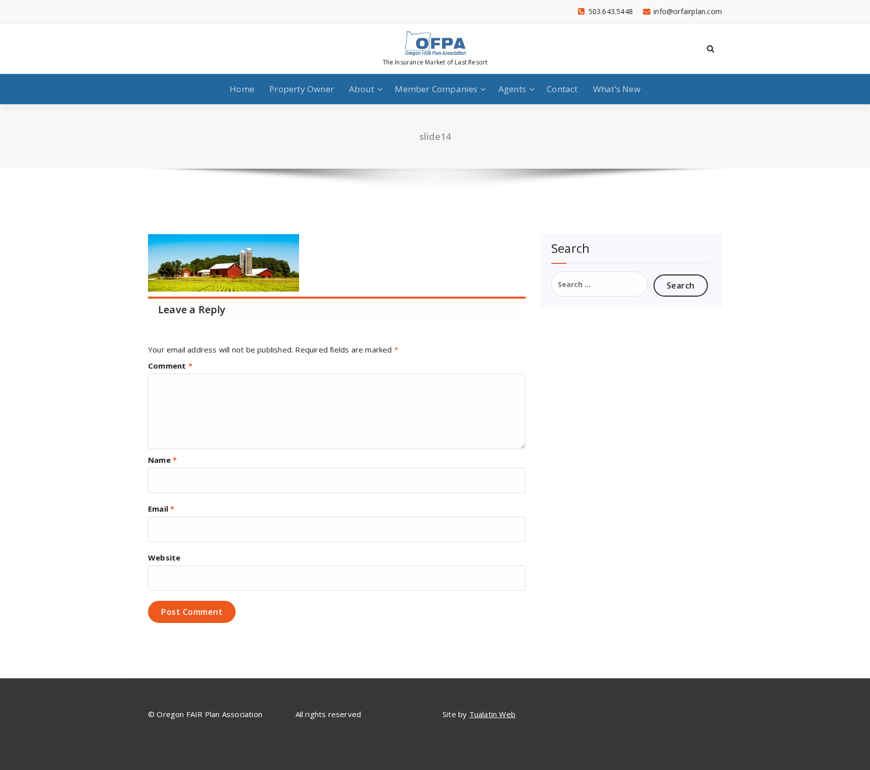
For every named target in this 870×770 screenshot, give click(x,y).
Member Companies (436, 89)
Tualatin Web (492, 714)
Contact (562, 89)
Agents (512, 89)
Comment (170, 366)
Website (164, 557)
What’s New (616, 89)
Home (242, 89)
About (361, 89)
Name (162, 460)
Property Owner (301, 89)
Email (161, 509)
